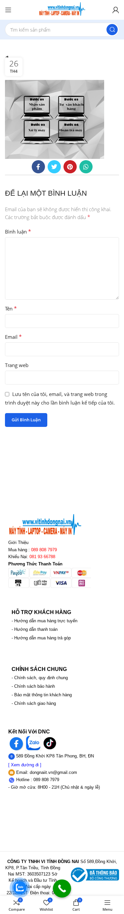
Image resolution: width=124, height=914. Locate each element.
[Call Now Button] (62, 888)
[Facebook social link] (38, 166)
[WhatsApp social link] (86, 166)
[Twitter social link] (54, 166)
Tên (11, 308)
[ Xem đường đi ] (24, 764)
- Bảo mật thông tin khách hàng (42, 694)
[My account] (115, 9)
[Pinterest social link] (70, 166)
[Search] (112, 29)
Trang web (16, 365)
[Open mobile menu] (8, 9)
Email (13, 336)
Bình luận (18, 231)
